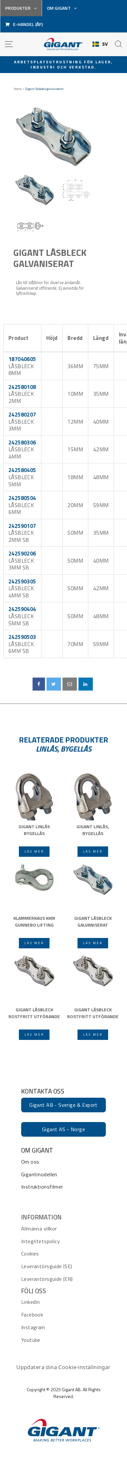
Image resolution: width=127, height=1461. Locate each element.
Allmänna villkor (39, 1228)
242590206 (22, 553)
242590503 (22, 637)
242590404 (22, 609)
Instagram (33, 1327)
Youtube (30, 1340)
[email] (70, 684)
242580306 (22, 442)
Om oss (30, 1162)
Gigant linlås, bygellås (93, 830)
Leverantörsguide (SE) (46, 1266)
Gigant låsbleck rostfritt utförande (34, 1013)
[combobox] (100, 44)
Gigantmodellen (39, 1174)
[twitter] (54, 684)
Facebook (32, 1314)
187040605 (22, 359)
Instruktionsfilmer (42, 1187)
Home (17, 89)
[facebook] (39, 684)
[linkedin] (85, 684)
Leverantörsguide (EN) (47, 1279)
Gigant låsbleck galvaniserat (49, 258)
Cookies (30, 1253)
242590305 (22, 581)
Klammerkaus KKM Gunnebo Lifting (34, 921)
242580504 (22, 498)
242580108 (22, 387)
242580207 (22, 414)
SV (105, 44)
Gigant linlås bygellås (34, 830)
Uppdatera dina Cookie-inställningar (63, 1367)
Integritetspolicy (40, 1241)
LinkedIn (30, 1302)
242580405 (22, 470)
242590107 (22, 526)
